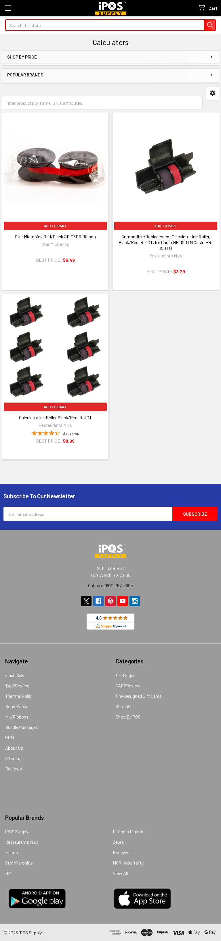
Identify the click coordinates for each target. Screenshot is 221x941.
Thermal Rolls (18, 696)
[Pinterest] (110, 601)
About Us (14, 748)
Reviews (13, 768)
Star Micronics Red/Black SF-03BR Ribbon (55, 236)
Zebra (118, 842)
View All (120, 873)
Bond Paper (16, 706)
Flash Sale (14, 675)
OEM (9, 737)
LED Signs (126, 675)
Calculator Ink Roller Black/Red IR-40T (55, 417)
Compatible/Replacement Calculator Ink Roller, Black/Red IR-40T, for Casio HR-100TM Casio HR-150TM (166, 242)
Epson (11, 852)
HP (8, 873)
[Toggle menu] (8, 8)
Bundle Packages (21, 727)
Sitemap (13, 758)
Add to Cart (55, 226)
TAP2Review (128, 685)
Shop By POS (128, 716)
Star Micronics (19, 862)
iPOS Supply (16, 831)
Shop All (123, 706)
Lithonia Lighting (129, 831)
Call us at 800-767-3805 (110, 585)
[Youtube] (122, 601)
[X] (86, 601)
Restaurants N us (22, 842)
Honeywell (122, 852)
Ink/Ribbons (16, 716)
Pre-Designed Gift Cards (139, 696)
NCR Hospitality (128, 862)
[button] (212, 93)
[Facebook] (98, 601)
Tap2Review (17, 685)
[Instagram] (134, 601)
